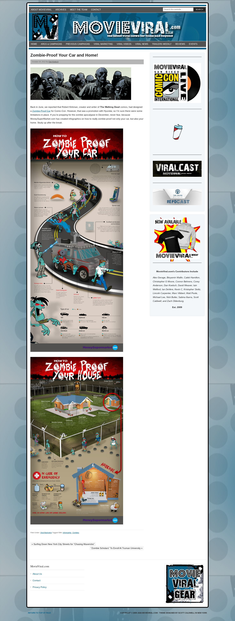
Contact (96, 9)
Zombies (75, 533)
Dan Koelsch (54, 62)
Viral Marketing (103, 44)
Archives (60, 9)
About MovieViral (41, 9)
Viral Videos (124, 44)
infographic (67, 533)
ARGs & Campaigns (51, 44)
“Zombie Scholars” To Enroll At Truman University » (116, 548)
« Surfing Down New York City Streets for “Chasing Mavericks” (63, 544)
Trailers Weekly (162, 44)
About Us (37, 574)
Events (193, 44)
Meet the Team (78, 9)
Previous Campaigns (78, 44)
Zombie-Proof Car (41, 111)
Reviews (180, 44)
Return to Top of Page (39, 613)
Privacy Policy (40, 587)
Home (34, 44)
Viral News (141, 44)
